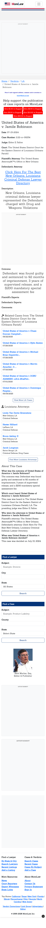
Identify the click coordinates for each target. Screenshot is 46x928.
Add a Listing (8, 870)
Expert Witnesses (10, 886)
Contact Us (30, 883)
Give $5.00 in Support (13, 112)
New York (32, 896)
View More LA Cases (23, 400)
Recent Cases (31, 864)
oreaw (17, 4)
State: (4, 582)
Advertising (37, 906)
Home (4, 81)
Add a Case (30, 870)
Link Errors (26, 906)
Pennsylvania (16, 899)
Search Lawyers (10, 864)
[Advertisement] (23, 49)
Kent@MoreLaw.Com (23, 95)
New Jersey (27, 902)
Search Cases (31, 861)
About (28, 880)
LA (23, 81)
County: (5, 619)
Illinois (7, 899)
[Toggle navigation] (38, 4)
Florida (40, 896)
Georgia (32, 899)
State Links (7, 889)
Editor (23, 909)
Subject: (5, 563)
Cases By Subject (33, 867)
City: (4, 573)
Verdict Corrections (11, 906)
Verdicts (14, 81)
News (4, 880)
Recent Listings (9, 867)
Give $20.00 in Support (23, 116)
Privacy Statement (34, 886)
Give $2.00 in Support (33, 109)
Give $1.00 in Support (13, 109)
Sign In (28, 889)
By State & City (9, 861)
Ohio (26, 899)
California (16, 896)
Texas (24, 896)
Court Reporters (9, 883)
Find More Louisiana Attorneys (23, 459)
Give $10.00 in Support (32, 112)
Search (23, 593)
